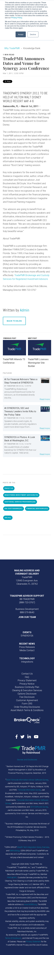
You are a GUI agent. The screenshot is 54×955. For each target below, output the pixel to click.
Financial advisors (37, 508)
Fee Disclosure (27, 697)
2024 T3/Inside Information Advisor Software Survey (27, 780)
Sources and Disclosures (27, 760)
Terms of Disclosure (13, 938)
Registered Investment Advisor (21, 495)
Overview (45, 847)
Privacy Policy (16, 17)
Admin (24, 310)
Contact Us (27, 673)
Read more (45, 399)
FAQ (27, 677)
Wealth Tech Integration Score (29, 847)
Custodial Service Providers (20, 502)
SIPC (15, 877)
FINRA (9, 877)
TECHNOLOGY (27, 658)
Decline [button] (33, 34)
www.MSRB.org (30, 904)
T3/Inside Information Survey (29, 790)
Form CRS (27, 703)
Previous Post (9, 338)
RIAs (9, 488)
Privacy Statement (27, 680)
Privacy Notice (27, 683)
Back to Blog (14, 321)
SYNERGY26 (27, 635)
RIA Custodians (13, 508)
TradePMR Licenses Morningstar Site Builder (38, 362)
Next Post (32, 338)
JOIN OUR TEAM (27, 617)
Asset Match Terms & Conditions (27, 710)
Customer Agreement (27, 700)
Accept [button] (20, 34)
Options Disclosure (27, 693)
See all (8, 517)
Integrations (27, 661)
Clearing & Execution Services (27, 690)
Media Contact (27, 650)
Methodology (15, 850)
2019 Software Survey (39, 807)
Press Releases (27, 647)
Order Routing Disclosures (27, 707)
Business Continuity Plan (27, 687)
